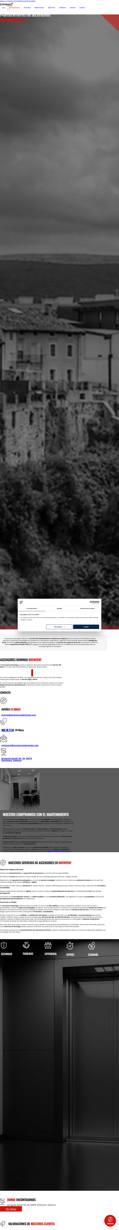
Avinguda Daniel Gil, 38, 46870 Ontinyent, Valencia (16, 759)
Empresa (72, 7)
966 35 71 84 (7, 730)
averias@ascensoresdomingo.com (18, 714)
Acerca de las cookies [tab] (87, 608)
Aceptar (86, 627)
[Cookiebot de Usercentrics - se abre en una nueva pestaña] (91, 602)
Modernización (39, 7)
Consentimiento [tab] (31, 608)
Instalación (62, 7)
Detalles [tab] (59, 608)
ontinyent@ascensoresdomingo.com (20, 745)
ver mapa (11, 1208)
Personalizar (58, 627)
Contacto (82, 7)
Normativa (27, 7)
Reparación (51, 7)
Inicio (3, 7)
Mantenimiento (14, 7)
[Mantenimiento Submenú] (8, 9)
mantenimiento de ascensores (59, 851)
